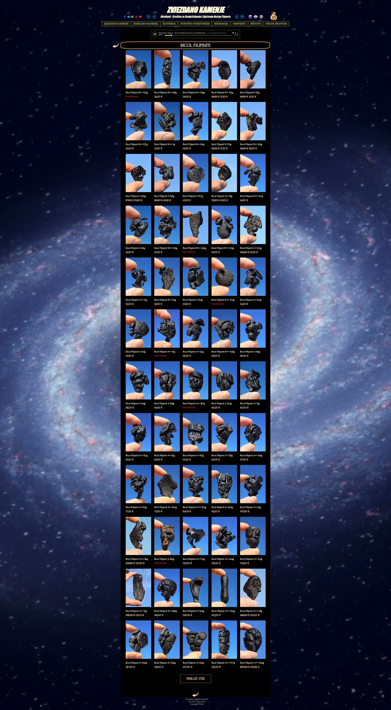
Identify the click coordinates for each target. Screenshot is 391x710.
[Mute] (233, 32)
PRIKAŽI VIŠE (195, 679)
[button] (273, 18)
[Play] (155, 34)
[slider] (236, 33)
